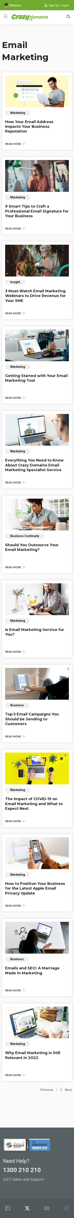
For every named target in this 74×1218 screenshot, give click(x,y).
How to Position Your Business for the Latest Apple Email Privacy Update (35, 888)
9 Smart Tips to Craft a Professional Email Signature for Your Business (37, 211)
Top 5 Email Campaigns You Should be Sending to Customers (32, 719)
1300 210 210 (22, 1170)
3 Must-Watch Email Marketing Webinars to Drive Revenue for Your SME (35, 296)
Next (68, 1090)
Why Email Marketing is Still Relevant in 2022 (32, 1055)
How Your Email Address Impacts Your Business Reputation (29, 127)
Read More (13, 143)
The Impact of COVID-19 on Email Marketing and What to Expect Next (34, 804)
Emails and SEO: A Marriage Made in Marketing (32, 970)
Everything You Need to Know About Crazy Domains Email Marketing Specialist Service (34, 465)
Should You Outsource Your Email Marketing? (32, 547)
